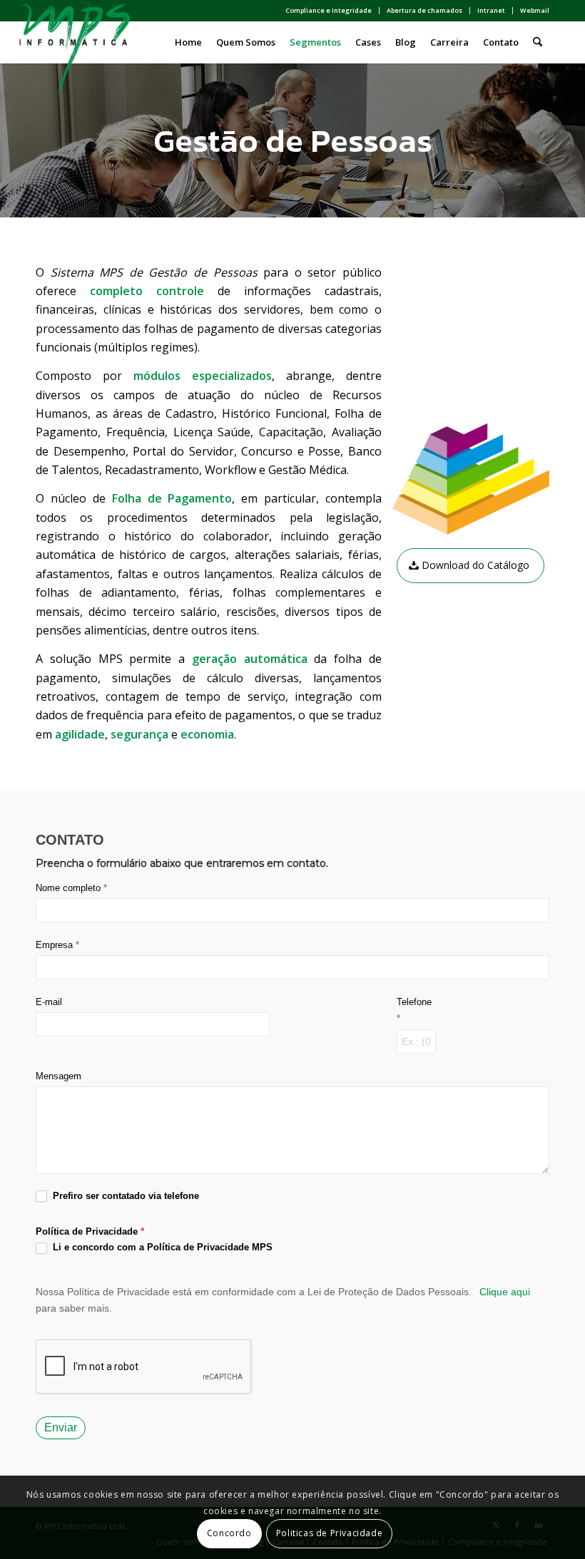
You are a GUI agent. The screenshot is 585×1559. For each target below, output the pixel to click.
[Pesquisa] (537, 42)
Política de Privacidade (87, 1231)
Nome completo (71, 888)
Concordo (229, 1533)
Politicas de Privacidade (329, 1533)
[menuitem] (329, 10)
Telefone (414, 1010)
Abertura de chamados (424, 10)
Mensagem (58, 1076)
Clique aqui (504, 1291)
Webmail (534, 10)
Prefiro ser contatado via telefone (124, 1195)
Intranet (491, 10)
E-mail (49, 1002)
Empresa (57, 945)
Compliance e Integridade (328, 10)
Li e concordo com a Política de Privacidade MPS (161, 1247)
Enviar (60, 1427)
